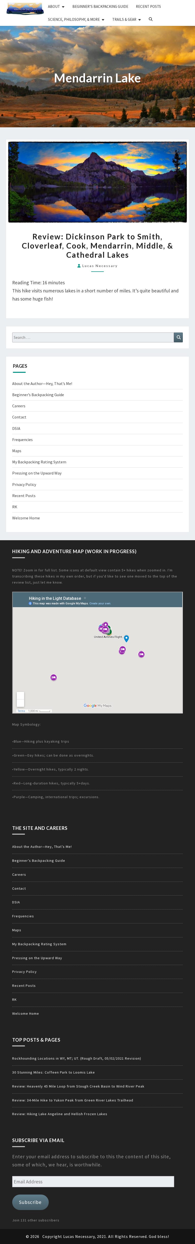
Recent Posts (148, 6)
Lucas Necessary (100, 266)
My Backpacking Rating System (39, 461)
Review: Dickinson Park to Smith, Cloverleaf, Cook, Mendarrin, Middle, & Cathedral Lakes (97, 245)
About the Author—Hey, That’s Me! (42, 383)
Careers (18, 405)
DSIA (16, 428)
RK (14, 506)
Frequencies (22, 439)
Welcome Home (26, 517)
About (54, 6)
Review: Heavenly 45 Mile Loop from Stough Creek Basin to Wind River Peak (78, 1086)
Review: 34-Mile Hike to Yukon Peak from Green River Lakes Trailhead (72, 1100)
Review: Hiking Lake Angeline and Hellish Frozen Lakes (59, 1114)
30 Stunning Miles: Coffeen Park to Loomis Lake (53, 1072)
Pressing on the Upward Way (36, 473)
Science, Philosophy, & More (74, 19)
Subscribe (30, 1202)
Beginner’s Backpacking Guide (100, 6)
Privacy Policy (24, 484)
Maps (16, 450)
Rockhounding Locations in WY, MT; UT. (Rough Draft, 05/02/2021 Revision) (76, 1058)
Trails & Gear (124, 19)
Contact (19, 416)
